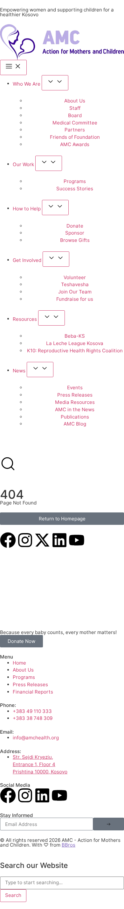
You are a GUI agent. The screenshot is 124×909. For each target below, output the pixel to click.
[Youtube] (77, 540)
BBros (68, 845)
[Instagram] (25, 540)
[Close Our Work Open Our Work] (48, 163)
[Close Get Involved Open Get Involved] (56, 259)
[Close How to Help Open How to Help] (55, 207)
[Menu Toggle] (13, 67)
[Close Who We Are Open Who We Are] (55, 82)
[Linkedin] (59, 540)
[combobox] (62, 883)
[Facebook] (8, 540)
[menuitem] (9, 449)
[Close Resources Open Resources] (51, 318)
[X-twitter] (42, 540)
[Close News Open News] (40, 369)
